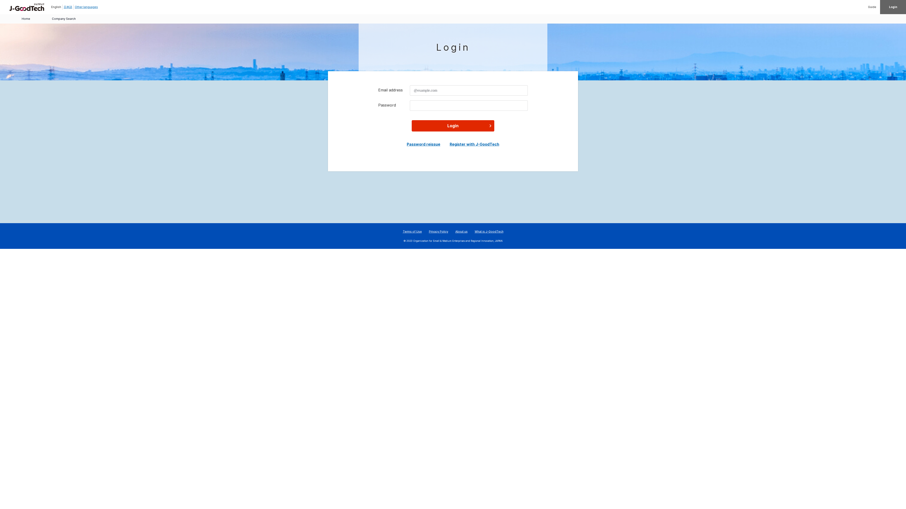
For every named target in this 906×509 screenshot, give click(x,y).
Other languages (86, 7)
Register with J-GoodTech (474, 144)
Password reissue (423, 144)
